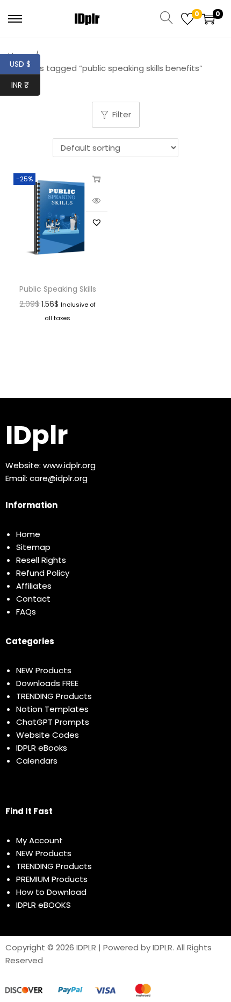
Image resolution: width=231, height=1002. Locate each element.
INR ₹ (25, 85)
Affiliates (34, 585)
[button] (96, 222)
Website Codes (47, 734)
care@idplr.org (59, 478)
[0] (187, 18)
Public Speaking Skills (57, 289)
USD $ (25, 64)
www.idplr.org (69, 465)
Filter (121, 114)
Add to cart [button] (96, 178)
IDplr (36, 435)
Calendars (36, 760)
